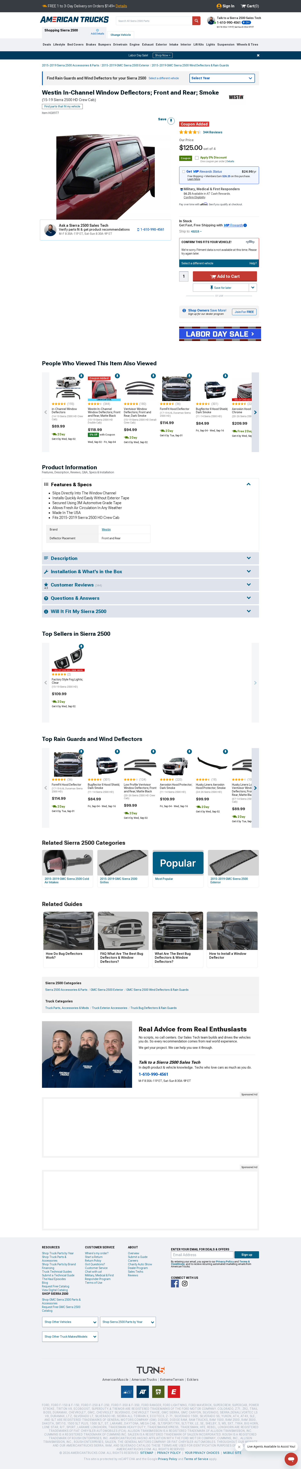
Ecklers (193, 1380)
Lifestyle (59, 44)
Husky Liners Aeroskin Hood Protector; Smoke (211, 788)
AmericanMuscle (115, 1380)
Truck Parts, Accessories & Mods (67, 1008)
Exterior (161, 44)
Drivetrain (120, 44)
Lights (210, 44)
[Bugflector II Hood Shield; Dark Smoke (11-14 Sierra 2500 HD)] (212, 388)
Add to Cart (228, 276)
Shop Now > (162, 55)
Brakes (91, 44)
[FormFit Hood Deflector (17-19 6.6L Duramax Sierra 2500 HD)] (176, 388)
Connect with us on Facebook (175, 1283)
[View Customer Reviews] (190, 132)
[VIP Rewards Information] (245, 225)
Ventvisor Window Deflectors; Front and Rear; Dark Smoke (140, 415)
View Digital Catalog (55, 1290)
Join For (244, 312)
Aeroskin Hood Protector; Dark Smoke (176, 788)
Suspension (225, 44)
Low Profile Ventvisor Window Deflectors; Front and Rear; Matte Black (140, 791)
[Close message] (258, 55)
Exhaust (148, 44)
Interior (186, 44)
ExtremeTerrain (172, 1380)
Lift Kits (199, 44)
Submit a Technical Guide (58, 1275)
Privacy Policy (225, 1261)
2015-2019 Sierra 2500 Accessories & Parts (70, 65)
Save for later (222, 287)
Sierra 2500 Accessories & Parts (66, 989)
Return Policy (93, 1260)
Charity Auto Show (140, 1264)
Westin (106, 529)
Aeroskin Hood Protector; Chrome (248, 412)
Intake (173, 44)
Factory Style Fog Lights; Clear (67, 683)
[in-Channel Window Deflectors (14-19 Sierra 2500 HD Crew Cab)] (68, 388)
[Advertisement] (150, 1127)
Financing (48, 1268)
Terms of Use (93, 1282)
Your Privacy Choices (202, 1452)
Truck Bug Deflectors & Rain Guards (153, 1008)
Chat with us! (93, 1271)
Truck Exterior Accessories (109, 1008)
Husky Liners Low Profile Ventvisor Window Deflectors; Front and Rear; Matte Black (247, 793)
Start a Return (94, 1257)
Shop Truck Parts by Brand (59, 1264)
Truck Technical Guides (57, 1271)
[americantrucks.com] (74, 19)
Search (196, 20)
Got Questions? (95, 1264)
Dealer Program (138, 1268)
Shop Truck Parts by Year (58, 1253)
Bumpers (104, 44)
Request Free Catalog (55, 1286)
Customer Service (96, 1268)
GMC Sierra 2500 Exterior (107, 989)
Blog (45, 1282)
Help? (253, 263)
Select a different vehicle (197, 263)
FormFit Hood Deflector (175, 412)
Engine (135, 44)
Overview (133, 1253)
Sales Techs (135, 1271)
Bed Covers (75, 44)
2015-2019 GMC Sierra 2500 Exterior (125, 65)
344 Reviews (212, 132)
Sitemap (146, 1452)
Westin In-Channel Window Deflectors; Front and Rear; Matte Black (104, 415)
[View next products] (255, 412)
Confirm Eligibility (194, 197)
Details (121, 6)
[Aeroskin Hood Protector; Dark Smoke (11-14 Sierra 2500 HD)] (176, 764)
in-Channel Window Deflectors (67, 414)
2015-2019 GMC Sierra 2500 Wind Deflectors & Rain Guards (190, 65)
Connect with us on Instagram (185, 1283)
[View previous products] (45, 412)
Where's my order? (96, 1253)
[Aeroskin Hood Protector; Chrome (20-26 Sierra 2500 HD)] (248, 388)
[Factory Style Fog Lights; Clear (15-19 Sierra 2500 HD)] (68, 659)
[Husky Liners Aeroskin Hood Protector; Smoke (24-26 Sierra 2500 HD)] (212, 764)
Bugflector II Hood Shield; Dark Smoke (212, 412)
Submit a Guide (137, 1257)
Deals (47, 44)
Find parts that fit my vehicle (62, 106)
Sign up (246, 1254)
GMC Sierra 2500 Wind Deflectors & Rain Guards (157, 989)
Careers (133, 1260)
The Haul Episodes (54, 1279)
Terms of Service (196, 1459)
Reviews (133, 1275)
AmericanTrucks (144, 1380)
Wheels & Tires (247, 44)
